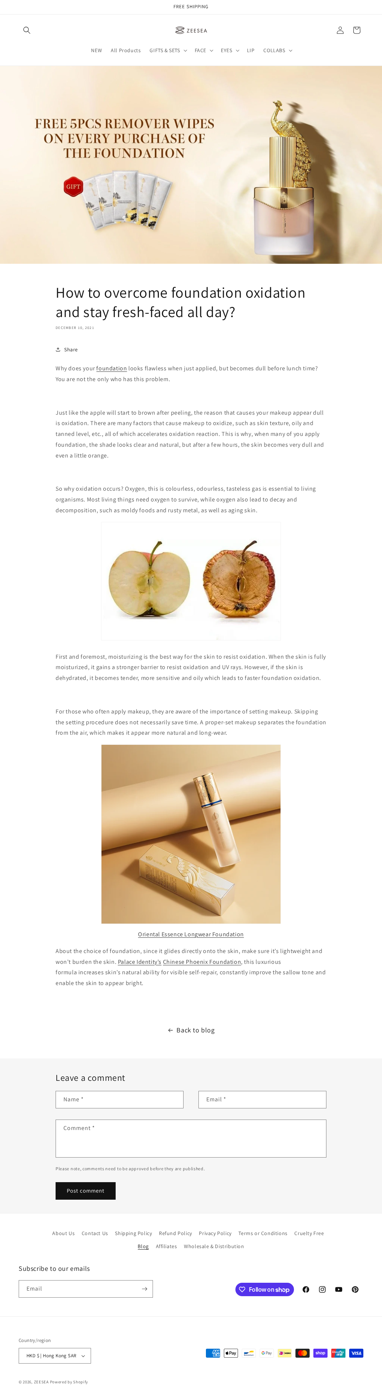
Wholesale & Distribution (214, 1246)
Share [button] (71, 349)
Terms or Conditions (262, 1233)
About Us (63, 1233)
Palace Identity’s (140, 962)
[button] (27, 30)
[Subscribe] (144, 1289)
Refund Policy (175, 1233)
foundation (111, 368)
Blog (143, 1246)
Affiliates (166, 1246)
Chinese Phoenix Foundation (202, 962)
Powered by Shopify (69, 1381)
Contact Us (95, 1233)
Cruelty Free (309, 1233)
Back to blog (195, 1030)
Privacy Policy (215, 1233)
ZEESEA (41, 1381)
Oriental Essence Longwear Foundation (191, 934)
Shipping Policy (133, 1233)
